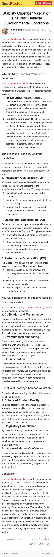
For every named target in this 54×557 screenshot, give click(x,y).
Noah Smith (16, 29)
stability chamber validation (30, 307)
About (49, 553)
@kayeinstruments (31, 29)
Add (39, 3)
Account (48, 3)
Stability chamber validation (15, 39)
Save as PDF (44, 543)
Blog (44, 553)
